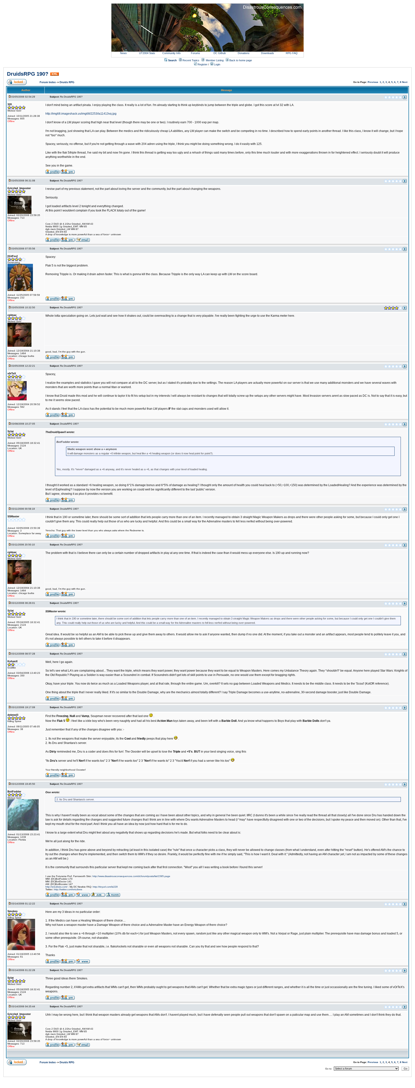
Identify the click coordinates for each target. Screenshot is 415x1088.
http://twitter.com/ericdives (68, 889)
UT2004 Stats (147, 53)
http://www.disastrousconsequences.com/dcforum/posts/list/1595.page (131, 876)
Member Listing (215, 60)
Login (216, 64)
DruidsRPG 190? (27, 74)
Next (404, 82)
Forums (195, 53)
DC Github (220, 53)
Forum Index (48, 82)
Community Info (171, 53)
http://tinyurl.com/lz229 (105, 886)
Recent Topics (191, 60)
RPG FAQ (292, 53)
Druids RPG (67, 82)
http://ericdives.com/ (56, 886)
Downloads (267, 53)
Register (202, 64)
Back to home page (240, 60)
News (123, 53)
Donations (244, 53)
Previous (373, 82)
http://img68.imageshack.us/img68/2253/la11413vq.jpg (80, 113)
